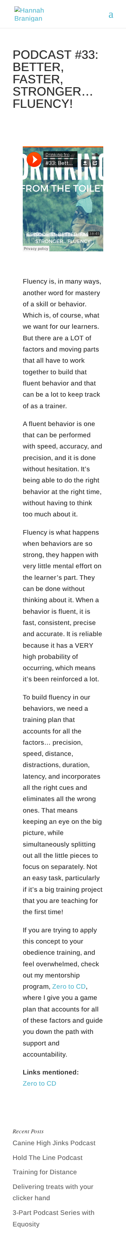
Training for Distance (45, 1172)
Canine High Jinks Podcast (54, 1143)
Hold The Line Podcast (48, 1157)
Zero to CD (69, 986)
